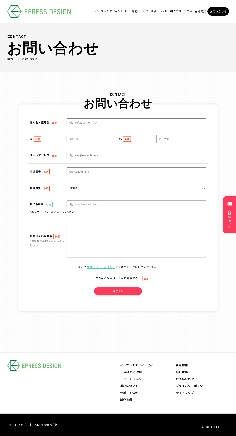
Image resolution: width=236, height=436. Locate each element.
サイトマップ (185, 393)
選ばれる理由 (133, 372)
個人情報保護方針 (46, 424)
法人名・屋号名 (43, 122)
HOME (11, 58)
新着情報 (182, 365)
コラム (188, 11)
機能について (139, 11)
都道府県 (39, 188)
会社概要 (200, 11)
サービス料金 (133, 379)
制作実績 (176, 11)
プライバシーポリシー (101, 267)
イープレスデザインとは (110, 11)
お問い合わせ (218, 11)
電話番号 (39, 171)
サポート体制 (159, 11)
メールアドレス (43, 155)
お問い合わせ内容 (47, 240)
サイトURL (40, 204)
